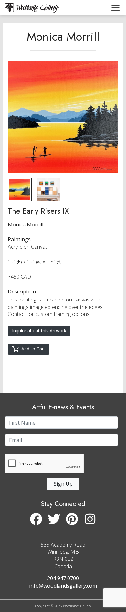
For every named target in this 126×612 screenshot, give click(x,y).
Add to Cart (33, 349)
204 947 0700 (63, 578)
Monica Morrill (63, 36)
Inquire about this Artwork (39, 331)
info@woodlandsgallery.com (63, 585)
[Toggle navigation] (115, 8)
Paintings (19, 239)
